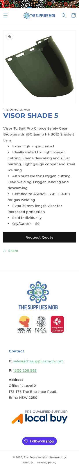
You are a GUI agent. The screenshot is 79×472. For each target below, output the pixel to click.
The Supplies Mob (36, 457)
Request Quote (39, 237)
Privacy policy (46, 462)
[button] (5, 15)
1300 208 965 (25, 370)
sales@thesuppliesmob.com (38, 361)
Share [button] (13, 251)
